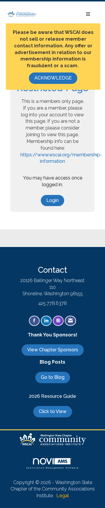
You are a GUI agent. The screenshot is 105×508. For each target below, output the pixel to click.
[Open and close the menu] (66, 14)
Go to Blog (52, 377)
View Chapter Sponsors (52, 350)
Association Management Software (52, 467)
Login (52, 200)
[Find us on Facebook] (34, 321)
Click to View (52, 411)
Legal (62, 495)
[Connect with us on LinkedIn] (46, 321)
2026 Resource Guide (52, 396)
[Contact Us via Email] (70, 321)
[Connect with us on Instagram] (58, 321)
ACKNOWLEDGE (53, 78)
